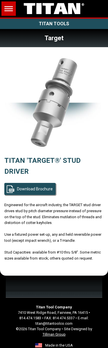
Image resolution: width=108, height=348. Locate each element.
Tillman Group (54, 334)
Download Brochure (35, 189)
